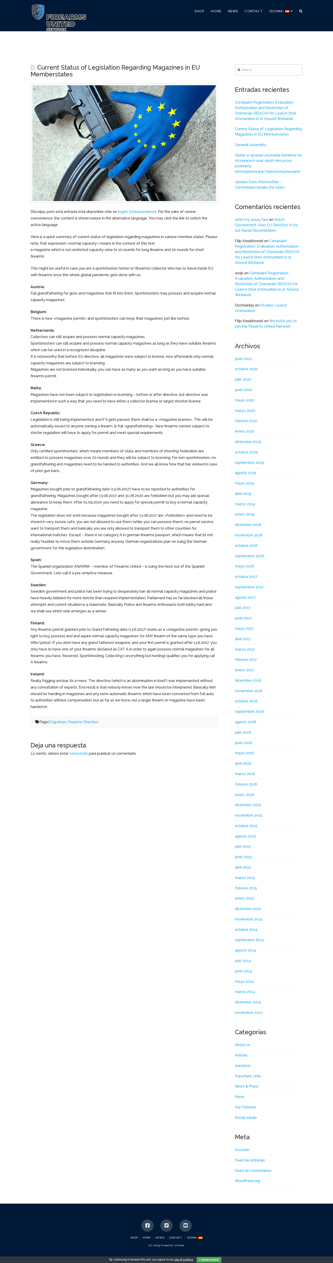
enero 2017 (244, 670)
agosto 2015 (245, 836)
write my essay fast (251, 219)
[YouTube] (185, 1225)
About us (242, 1045)
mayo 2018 (244, 566)
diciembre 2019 (248, 442)
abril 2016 (243, 763)
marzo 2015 (245, 878)
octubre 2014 (246, 929)
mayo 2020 (244, 400)
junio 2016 (243, 743)
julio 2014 (243, 961)
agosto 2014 (245, 950)
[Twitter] (166, 1225)
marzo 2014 (245, 992)
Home (147, 1237)
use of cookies (183, 1259)
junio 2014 (243, 971)
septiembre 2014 (249, 940)
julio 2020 (243, 379)
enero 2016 (244, 795)
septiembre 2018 (249, 556)
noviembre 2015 (248, 815)
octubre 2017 (246, 576)
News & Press (246, 1086)
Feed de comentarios (253, 1170)
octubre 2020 (246, 369)
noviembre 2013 (248, 1012)
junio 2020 (243, 390)
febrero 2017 (246, 659)
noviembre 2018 (249, 535)
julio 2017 (243, 608)
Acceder (242, 1150)
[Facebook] (147, 1225)
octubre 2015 (246, 826)
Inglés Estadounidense (137, 211)
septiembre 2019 (249, 462)
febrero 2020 (246, 421)
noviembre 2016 (249, 691)
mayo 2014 (244, 981)
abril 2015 (243, 867)
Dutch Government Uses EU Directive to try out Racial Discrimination (266, 225)
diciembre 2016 (248, 680)
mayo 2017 (244, 628)
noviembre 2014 (249, 919)
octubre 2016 (246, 701)
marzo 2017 (245, 649)
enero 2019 (244, 514)
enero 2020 (244, 431)
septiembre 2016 (249, 711)
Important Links (248, 1076)
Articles (241, 1055)
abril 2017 (243, 639)
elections (243, 1065)
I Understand (209, 1259)
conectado (78, 753)
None (239, 1097)
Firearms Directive (83, 722)
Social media (246, 1117)
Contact (175, 1237)
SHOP (134, 1237)
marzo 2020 (245, 411)
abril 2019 (243, 494)
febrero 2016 (246, 784)
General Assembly (250, 145)
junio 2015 (243, 857)
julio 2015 (243, 846)
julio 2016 (243, 732)
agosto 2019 (245, 473)
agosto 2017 (245, 597)
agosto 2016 (245, 722)
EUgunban (57, 722)
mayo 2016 (244, 753)
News (160, 1237)
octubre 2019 (246, 452)
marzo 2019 (245, 504)
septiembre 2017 (249, 587)
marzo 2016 (245, 774)
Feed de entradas (250, 1160)
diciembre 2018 (248, 525)
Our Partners (245, 1107)
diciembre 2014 (248, 909)
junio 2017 (243, 618)
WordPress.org (247, 1181)
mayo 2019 (244, 483)
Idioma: (192, 1237)
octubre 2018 (246, 545)
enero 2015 (244, 898)
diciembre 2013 (248, 1002)
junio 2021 (243, 359)
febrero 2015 (246, 888)
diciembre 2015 (248, 805)
